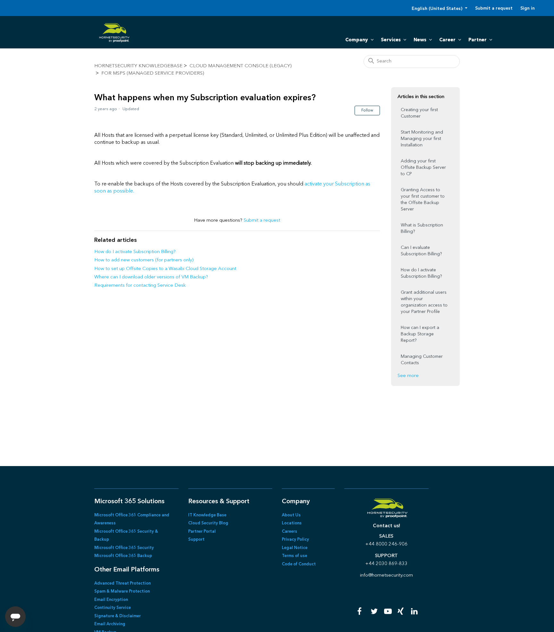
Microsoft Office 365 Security (124, 548)
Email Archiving (109, 624)
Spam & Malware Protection (122, 591)
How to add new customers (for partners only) (143, 260)
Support (196, 540)
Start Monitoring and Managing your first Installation (422, 138)
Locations (292, 523)
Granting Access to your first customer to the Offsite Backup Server (423, 199)
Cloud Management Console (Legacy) (240, 66)
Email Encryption (111, 600)
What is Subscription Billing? (422, 228)
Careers (289, 531)
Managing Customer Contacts (422, 359)
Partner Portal (202, 531)
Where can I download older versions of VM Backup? (151, 277)
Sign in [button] (527, 8)
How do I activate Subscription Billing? (135, 252)
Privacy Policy (295, 540)
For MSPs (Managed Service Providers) (152, 73)
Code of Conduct (299, 564)
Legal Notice (294, 548)
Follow (367, 110)
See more (408, 375)
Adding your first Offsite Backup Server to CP (423, 167)
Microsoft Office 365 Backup (123, 556)
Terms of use (294, 556)
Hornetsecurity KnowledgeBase (138, 66)
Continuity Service (112, 608)
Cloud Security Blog (208, 523)
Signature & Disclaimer (117, 616)
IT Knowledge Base (207, 515)
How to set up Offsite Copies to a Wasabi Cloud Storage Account (165, 269)
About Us (291, 515)
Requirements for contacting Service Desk (140, 285)
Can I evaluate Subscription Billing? (421, 250)
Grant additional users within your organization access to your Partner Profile (424, 302)
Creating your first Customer (419, 113)
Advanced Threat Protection (122, 583)
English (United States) (438, 8)
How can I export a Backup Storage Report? (420, 334)
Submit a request (494, 8)
